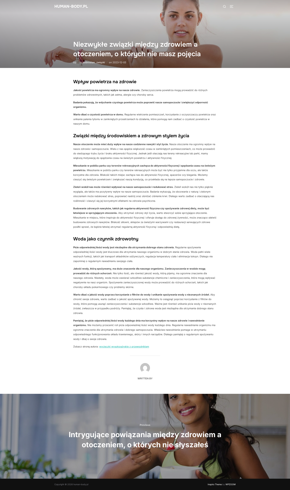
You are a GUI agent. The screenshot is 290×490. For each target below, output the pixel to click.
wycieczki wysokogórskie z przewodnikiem (124, 346)
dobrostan (89, 62)
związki (100, 62)
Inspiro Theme (215, 484)
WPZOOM (231, 484)
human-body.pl (71, 6)
